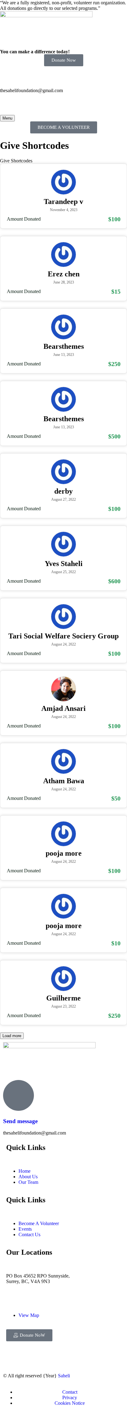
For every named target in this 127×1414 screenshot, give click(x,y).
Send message (20, 1121)
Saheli (64, 1375)
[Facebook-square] (10, 1358)
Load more (11, 1035)
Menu (7, 118)
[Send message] (18, 1095)
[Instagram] (27, 1358)
